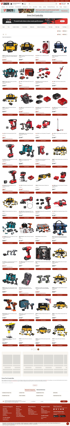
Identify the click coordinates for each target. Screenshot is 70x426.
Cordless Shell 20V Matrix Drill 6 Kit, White (43, 262)
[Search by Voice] (56, 3)
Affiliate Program (31, 410)
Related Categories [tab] (30, 389)
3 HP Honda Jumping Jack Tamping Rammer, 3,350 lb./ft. (9, 339)
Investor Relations (19, 409)
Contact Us (4, 414)
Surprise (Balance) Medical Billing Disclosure (54, 423)
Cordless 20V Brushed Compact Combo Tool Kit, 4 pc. (43, 339)
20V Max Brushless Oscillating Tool (42, 185)
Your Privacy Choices (10, 423)
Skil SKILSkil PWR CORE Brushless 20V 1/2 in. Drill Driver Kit (26, 262)
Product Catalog (18, 414)
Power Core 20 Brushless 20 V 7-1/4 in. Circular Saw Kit (26, 108)
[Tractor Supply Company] (5, 4)
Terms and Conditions (17, 423)
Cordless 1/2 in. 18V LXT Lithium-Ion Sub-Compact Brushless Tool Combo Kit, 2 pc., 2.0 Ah (9, 288)
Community (18, 411)
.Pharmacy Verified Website (20, 416)
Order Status (5, 408)
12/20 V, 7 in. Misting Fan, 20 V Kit (42, 55)
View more (35, 385)
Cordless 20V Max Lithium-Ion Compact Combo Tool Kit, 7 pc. (59, 262)
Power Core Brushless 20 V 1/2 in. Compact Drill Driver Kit (9, 186)
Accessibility (35, 423)
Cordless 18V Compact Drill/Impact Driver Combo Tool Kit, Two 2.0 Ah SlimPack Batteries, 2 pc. (59, 237)
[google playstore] (63, 416)
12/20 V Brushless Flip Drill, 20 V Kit (9, 133)
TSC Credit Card (43, 417)
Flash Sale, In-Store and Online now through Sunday (12, 0)
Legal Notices (31, 423)
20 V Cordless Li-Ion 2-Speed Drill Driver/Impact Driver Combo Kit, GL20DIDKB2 (42, 288)
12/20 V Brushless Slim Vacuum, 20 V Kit (26, 82)
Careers (29, 408)
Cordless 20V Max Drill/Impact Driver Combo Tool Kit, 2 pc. (26, 134)
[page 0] (32, 349)
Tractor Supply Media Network (33, 414)
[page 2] (38, 349)
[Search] (30, 4)
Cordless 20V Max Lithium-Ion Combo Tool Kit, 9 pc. (60, 160)
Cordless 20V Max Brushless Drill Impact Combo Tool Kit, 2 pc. (26, 56)
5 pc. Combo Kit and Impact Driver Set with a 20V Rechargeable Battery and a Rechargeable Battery (9, 262)
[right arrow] (67, 27)
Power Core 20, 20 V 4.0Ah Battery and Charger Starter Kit (59, 108)
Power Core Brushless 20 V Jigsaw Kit (43, 133)
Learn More (55, 414)
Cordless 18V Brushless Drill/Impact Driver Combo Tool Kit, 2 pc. (59, 56)
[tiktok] (63, 409)
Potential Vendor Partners (32, 411)
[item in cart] (68, 4)
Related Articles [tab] (41, 389)
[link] (28, 16)
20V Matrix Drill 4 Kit (41, 236)
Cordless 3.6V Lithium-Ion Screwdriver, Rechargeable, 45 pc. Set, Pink (25, 288)
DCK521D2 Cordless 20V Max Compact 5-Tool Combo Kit (59, 288)
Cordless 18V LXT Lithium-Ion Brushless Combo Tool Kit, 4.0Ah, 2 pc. (9, 82)
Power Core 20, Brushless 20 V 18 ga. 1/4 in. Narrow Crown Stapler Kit (43, 160)
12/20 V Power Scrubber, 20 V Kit (58, 81)
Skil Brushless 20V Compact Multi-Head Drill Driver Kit (43, 211)
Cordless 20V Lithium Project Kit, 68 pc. (26, 237)
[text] (39, 16)
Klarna (42, 418)
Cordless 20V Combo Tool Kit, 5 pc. (58, 338)
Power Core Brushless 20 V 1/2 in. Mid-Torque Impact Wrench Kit (9, 160)
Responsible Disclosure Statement (42, 423)
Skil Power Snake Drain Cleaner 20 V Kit (59, 211)
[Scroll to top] (67, 423)
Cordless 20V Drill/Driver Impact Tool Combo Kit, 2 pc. (9, 314)
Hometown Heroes (44, 410)
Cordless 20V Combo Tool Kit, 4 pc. (25, 338)
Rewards (42, 409)
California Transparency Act (25, 423)
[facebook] (54, 409)
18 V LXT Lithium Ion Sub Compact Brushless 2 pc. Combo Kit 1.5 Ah (25, 160)
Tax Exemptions (5, 411)
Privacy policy (4, 423)
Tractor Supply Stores (19, 415)
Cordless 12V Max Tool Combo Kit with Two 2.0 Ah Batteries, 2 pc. (26, 314)
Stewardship (18, 410)
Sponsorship (30, 409)
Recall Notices (5, 415)
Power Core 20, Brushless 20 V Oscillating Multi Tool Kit (42, 82)
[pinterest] (56, 409)
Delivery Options (5, 410)
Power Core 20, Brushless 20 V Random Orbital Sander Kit (59, 186)
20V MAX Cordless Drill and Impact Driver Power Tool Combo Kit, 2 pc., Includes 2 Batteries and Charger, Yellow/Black (9, 56)
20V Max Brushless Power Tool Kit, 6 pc (9, 211)
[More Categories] (68, 7)
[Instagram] (58, 409)
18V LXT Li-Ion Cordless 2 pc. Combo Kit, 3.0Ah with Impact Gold (9, 237)
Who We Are (18, 408)
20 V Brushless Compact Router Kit (26, 185)
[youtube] (60, 409)
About (42, 408)
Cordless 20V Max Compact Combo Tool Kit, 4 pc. (59, 314)
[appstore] (56, 416)
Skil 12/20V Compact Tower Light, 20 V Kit (59, 134)
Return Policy (5, 409)
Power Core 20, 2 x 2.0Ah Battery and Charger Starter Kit (43, 108)
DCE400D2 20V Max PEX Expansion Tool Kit (43, 314)
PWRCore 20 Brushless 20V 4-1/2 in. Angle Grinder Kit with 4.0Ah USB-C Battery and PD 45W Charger (26, 211)
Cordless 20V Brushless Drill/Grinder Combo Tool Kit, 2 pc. (9, 108)
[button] (27, 1)
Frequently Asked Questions (45, 411)
